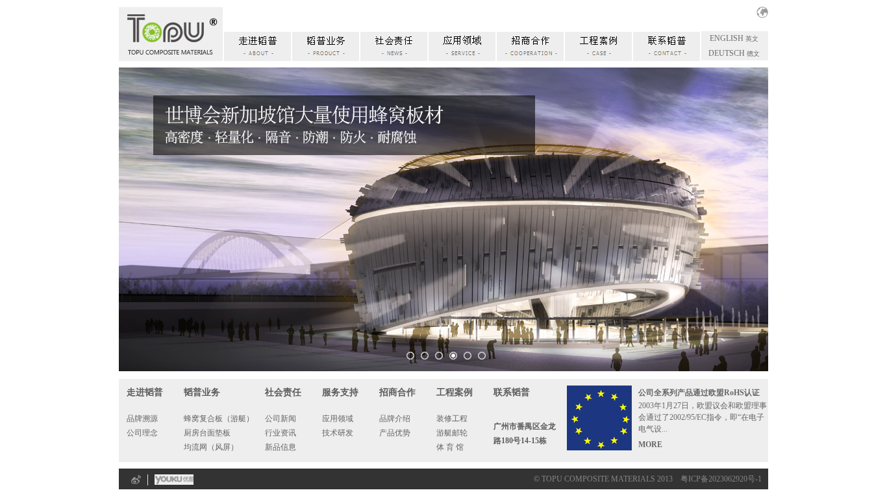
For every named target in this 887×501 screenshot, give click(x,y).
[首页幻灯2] (453, 356)
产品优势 (394, 432)
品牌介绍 (394, 418)
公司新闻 (280, 418)
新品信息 (280, 447)
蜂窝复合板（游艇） (219, 418)
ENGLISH (726, 38)
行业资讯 (280, 432)
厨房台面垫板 (207, 432)
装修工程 (452, 418)
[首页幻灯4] (482, 356)
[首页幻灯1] (439, 356)
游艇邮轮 (452, 432)
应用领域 (337, 418)
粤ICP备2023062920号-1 (721, 478)
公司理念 (142, 432)
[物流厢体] (425, 356)
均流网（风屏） (211, 447)
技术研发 (337, 432)
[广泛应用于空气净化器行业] (410, 356)
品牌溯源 (142, 418)
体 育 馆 (450, 447)
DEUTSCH (726, 53)
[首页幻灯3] (467, 356)
